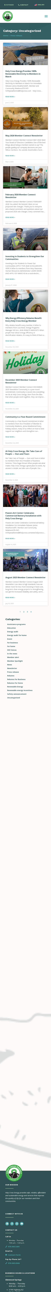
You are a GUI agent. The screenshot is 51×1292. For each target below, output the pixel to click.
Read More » (10, 97)
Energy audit (12, 631)
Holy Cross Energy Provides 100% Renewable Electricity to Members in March (22, 74)
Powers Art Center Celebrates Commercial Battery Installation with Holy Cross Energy (23, 516)
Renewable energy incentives (19, 690)
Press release (16, 35)
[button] (46, 16)
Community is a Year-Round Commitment (25, 417)
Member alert (13, 657)
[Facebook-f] (12, 1223)
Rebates (10, 676)
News (9, 665)
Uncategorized (13, 698)
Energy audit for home (17, 635)
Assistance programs (16, 624)
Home (5, 35)
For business (12, 643)
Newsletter (12, 668)
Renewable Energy (15, 687)
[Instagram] (17, 1223)
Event (9, 639)
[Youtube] (21, 1223)
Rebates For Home (15, 683)
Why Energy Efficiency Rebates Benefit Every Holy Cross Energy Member (23, 319)
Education (11, 628)
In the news (12, 654)
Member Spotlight (15, 661)
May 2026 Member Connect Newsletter (24, 135)
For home (11, 646)
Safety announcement (16, 694)
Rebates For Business (16, 679)
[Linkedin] (7, 1223)
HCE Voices (11, 650)
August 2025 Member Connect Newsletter (25, 577)
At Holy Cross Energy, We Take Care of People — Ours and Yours (23, 452)
